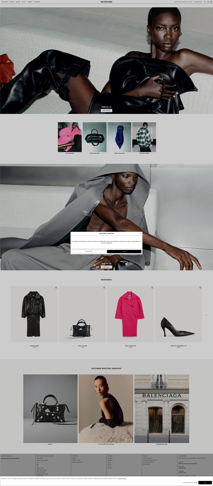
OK (205, 482)
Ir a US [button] (124, 251)
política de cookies (122, 478)
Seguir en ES (88, 251)
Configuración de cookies (190, 482)
